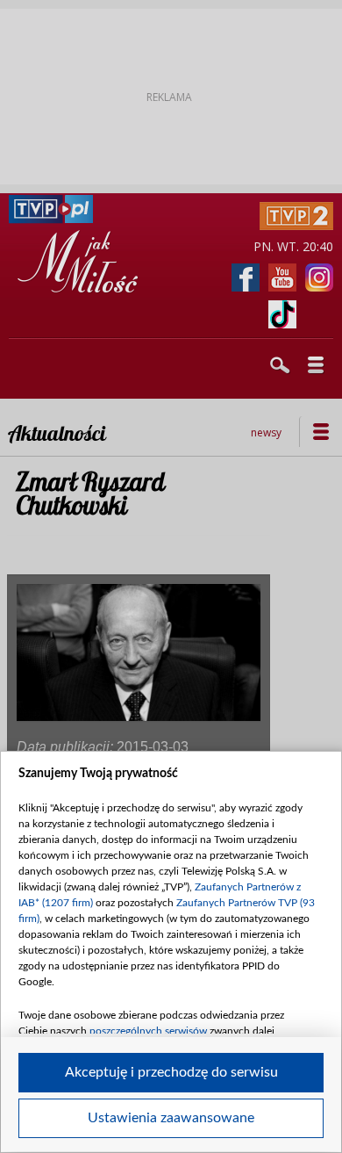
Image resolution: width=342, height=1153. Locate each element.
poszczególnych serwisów (148, 1031)
